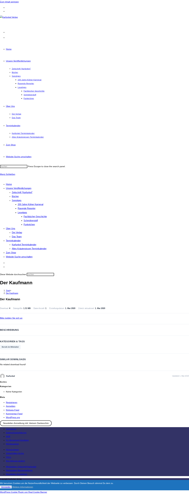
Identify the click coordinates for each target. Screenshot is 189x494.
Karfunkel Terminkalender (24, 244)
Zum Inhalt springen (9, 2)
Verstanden (6, 487)
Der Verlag (17, 232)
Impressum (11, 429)
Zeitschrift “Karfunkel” (22, 192)
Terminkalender (13, 240)
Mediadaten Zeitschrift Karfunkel (21, 466)
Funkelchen (29, 224)
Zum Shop (11, 252)
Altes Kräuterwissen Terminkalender (29, 248)
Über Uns (10, 228)
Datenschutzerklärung (16, 432)
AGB (8, 436)
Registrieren (11, 402)
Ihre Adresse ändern (15, 461)
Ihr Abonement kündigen (17, 440)
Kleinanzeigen (12, 449)
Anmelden (10, 406)
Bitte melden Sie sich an (11, 318)
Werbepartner (12, 444)
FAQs (8, 457)
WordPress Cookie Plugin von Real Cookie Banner (23, 492)
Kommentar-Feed (14, 414)
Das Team (17, 236)
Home (9, 184)
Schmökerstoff (31, 220)
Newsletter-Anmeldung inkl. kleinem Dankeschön (26, 423)
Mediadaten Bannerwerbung (19, 470)
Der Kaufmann (12, 293)
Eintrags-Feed (12, 410)
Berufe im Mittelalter (10, 347)
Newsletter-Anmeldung (16, 474)
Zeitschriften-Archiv (15, 453)
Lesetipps (22, 212)
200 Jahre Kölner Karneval (30, 204)
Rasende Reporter (26, 208)
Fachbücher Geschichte (35, 216)
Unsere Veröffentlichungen (18, 188)
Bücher (15, 196)
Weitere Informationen (22, 487)
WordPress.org (13, 417)
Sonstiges (16, 200)
